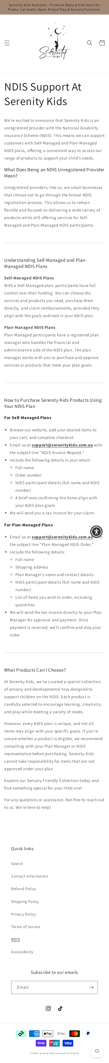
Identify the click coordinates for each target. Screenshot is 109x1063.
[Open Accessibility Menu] (96, 531)
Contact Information (29, 876)
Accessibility (22, 951)
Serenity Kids (47, 1053)
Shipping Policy (25, 901)
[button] (7, 43)
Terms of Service (26, 926)
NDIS (15, 939)
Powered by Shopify (67, 1053)
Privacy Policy (23, 914)
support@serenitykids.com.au (62, 445)
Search (17, 863)
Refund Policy (23, 888)
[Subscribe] (91, 987)
